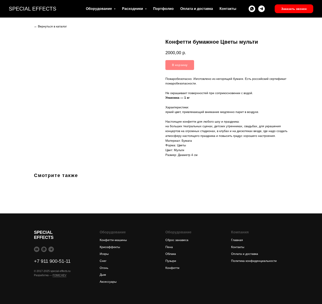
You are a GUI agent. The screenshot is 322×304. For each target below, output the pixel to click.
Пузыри (170, 261)
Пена (169, 247)
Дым (103, 274)
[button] (294, 8)
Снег (103, 261)
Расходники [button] (133, 9)
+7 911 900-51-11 (52, 261)
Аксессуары (108, 281)
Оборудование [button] (99, 9)
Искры (104, 254)
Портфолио (163, 9)
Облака (170, 254)
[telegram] (261, 8)
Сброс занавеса (176, 240)
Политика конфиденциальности (254, 261)
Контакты (227, 9)
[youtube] (36, 249)
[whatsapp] (252, 8)
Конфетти (172, 268)
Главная (237, 240)
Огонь (104, 268)
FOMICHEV (59, 275)
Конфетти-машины (113, 240)
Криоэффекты (110, 247)
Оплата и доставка (196, 9)
